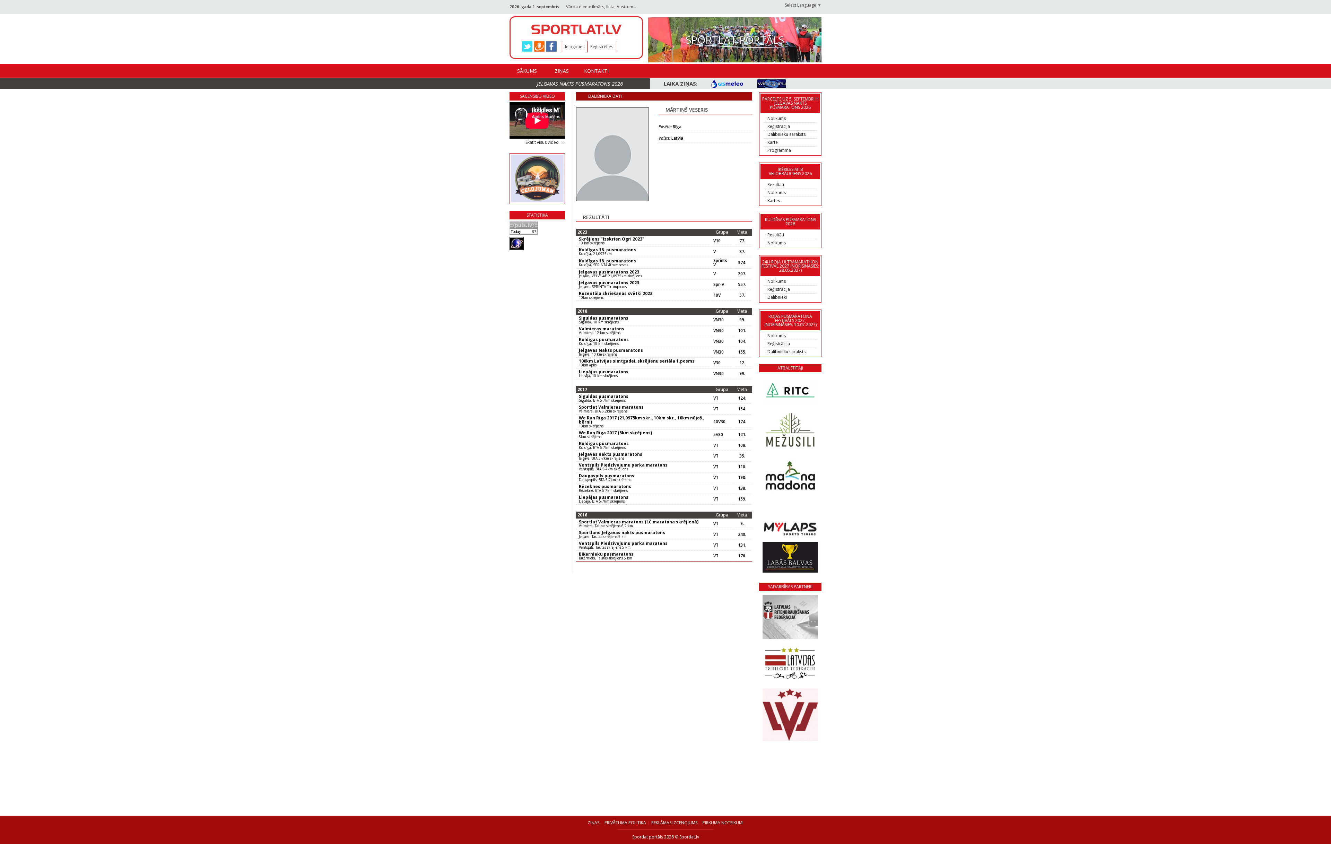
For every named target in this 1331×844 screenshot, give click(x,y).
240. (742, 534)
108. (742, 445)
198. (742, 478)
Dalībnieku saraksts (786, 134)
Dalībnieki (777, 297)
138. (742, 488)
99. (742, 320)
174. (742, 422)
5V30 (718, 435)
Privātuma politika (625, 823)
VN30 (718, 320)
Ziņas (562, 71)
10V (717, 295)
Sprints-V (721, 263)
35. (742, 456)
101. (742, 331)
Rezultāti (775, 185)
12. (742, 363)
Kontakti (596, 71)
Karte (772, 142)
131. (742, 545)
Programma (779, 150)
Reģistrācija (778, 126)
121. (742, 435)
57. (742, 295)
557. (742, 284)
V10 (717, 241)
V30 (717, 363)
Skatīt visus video (542, 142)
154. (742, 409)
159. (742, 499)
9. (742, 524)
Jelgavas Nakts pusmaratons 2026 (580, 83)
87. (742, 252)
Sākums (527, 71)
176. (742, 556)
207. (742, 274)
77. (742, 241)
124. (742, 398)
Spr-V (718, 284)
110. (742, 467)
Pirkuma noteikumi (723, 823)
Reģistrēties (601, 47)
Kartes (773, 200)
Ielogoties (574, 47)
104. (742, 341)
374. (742, 263)
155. (742, 352)
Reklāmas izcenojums (674, 823)
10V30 (719, 422)
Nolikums (776, 118)
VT (716, 398)
